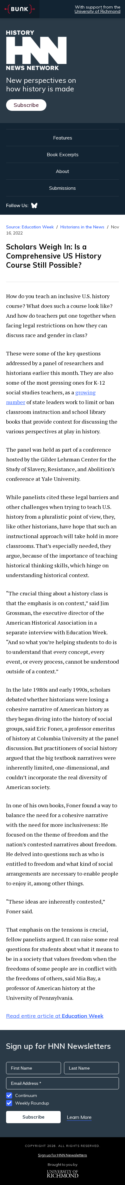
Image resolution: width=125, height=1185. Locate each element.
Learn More (79, 1117)
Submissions (62, 188)
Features (62, 138)
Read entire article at (54, 1015)
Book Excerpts (63, 154)
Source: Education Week (30, 227)
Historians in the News (82, 227)
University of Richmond (97, 11)
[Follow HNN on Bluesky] (34, 206)
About (62, 171)
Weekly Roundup (32, 1103)
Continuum (26, 1095)
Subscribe (26, 104)
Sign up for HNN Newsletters (62, 1155)
